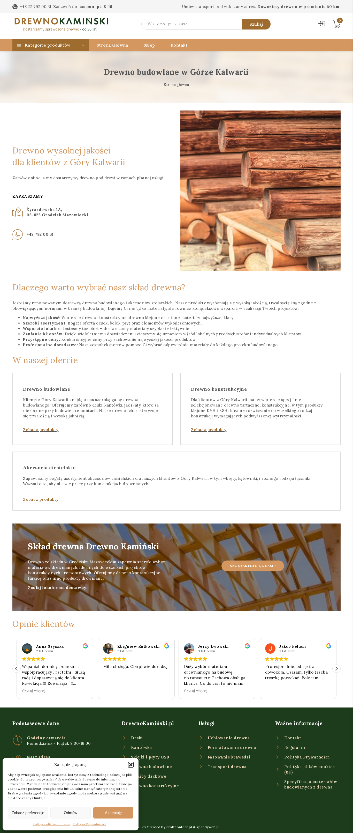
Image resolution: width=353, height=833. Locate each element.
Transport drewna (227, 766)
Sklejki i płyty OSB (150, 757)
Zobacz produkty (41, 429)
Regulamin (295, 747)
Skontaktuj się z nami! (253, 566)
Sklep (149, 45)
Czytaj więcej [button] (33, 690)
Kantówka (141, 747)
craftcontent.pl (179, 827)
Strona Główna (112, 45)
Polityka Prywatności (89, 824)
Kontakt (179, 45)
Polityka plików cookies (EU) (309, 769)
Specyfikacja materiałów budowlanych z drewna (310, 784)
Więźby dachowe (148, 776)
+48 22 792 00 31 (35, 6)
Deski (137, 737)
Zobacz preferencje (28, 812)
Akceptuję (113, 812)
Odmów (70, 812)
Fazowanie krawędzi (229, 757)
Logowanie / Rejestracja (322, 24)
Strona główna (176, 85)
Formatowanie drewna (232, 747)
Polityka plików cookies (51, 824)
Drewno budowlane (151, 766)
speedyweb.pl (208, 827)
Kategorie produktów (48, 45)
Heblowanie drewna (229, 737)
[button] (130, 764)
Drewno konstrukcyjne (155, 785)
